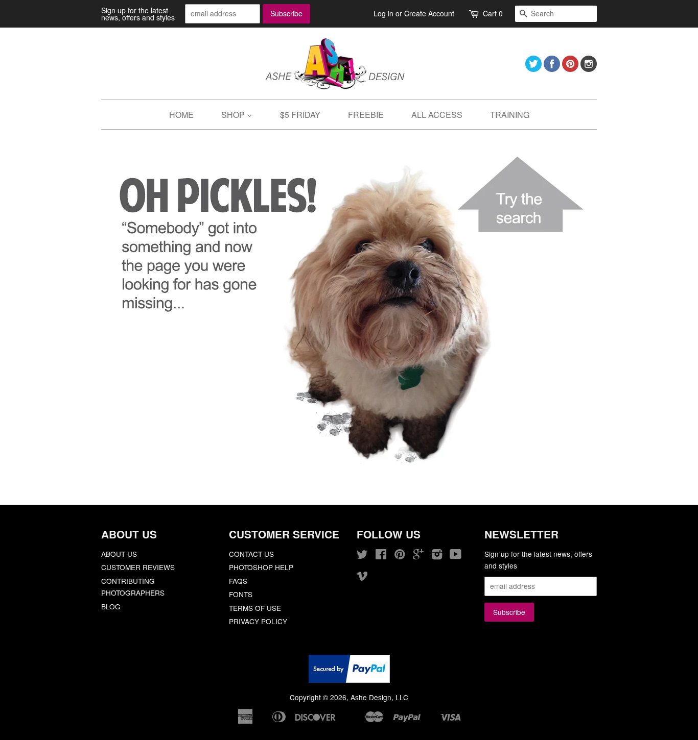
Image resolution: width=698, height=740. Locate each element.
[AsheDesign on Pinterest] (570, 69)
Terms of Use (255, 608)
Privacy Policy (258, 621)
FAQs (238, 581)
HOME (181, 114)
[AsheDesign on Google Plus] (418, 556)
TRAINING (509, 114)
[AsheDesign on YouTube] (455, 556)
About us (119, 554)
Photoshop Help (261, 567)
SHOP (234, 114)
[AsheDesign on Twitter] (533, 69)
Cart (493, 13)
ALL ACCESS (436, 114)
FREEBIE (366, 114)
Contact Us (251, 554)
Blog (111, 606)
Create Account (429, 13)
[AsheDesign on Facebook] (552, 69)
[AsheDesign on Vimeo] (362, 577)
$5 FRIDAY (300, 114)
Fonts (240, 594)
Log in (383, 13)
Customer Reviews (138, 567)
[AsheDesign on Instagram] (588, 69)
